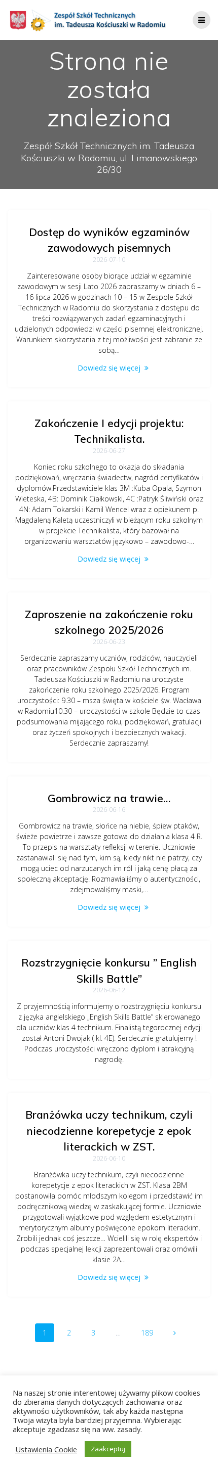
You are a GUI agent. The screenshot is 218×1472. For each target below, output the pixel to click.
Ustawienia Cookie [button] (46, 1449)
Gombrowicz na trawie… (109, 798)
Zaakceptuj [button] (108, 1448)
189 (150, 1332)
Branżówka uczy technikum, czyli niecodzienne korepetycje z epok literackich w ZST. (109, 1130)
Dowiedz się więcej (109, 368)
